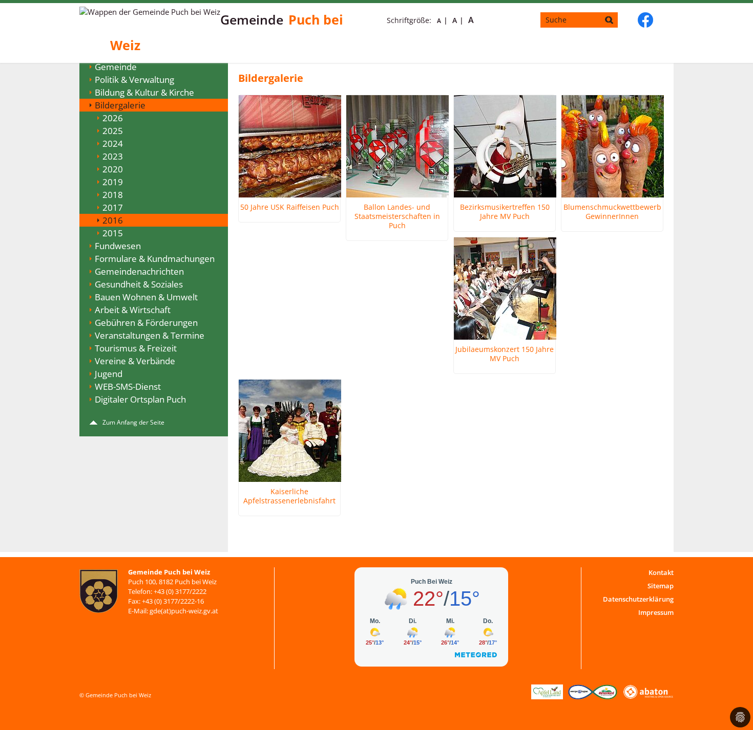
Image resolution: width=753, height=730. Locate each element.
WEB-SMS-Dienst (128, 386)
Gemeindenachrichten (139, 271)
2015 (112, 233)
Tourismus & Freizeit (136, 348)
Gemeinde (116, 67)
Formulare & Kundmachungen (155, 258)
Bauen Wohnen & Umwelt (146, 297)
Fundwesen (118, 246)
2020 (112, 169)
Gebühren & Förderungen (146, 322)
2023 (112, 156)
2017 (112, 207)
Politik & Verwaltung (134, 79)
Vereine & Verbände (135, 361)
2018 (112, 195)
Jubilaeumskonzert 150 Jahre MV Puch (504, 354)
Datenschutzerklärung (638, 599)
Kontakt (661, 572)
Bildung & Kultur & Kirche (144, 92)
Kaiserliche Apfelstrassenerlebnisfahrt (289, 496)
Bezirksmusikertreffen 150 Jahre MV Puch (505, 212)
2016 (112, 220)
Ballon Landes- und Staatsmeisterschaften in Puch (397, 216)
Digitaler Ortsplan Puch (140, 399)
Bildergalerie (120, 105)
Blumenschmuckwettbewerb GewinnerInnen (612, 212)
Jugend (108, 374)
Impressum (656, 612)
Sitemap (660, 585)
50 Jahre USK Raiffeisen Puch (289, 207)
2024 (112, 143)
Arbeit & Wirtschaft (133, 310)
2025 (112, 131)
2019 (112, 182)
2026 (112, 118)
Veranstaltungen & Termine (149, 335)
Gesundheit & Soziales (139, 284)
